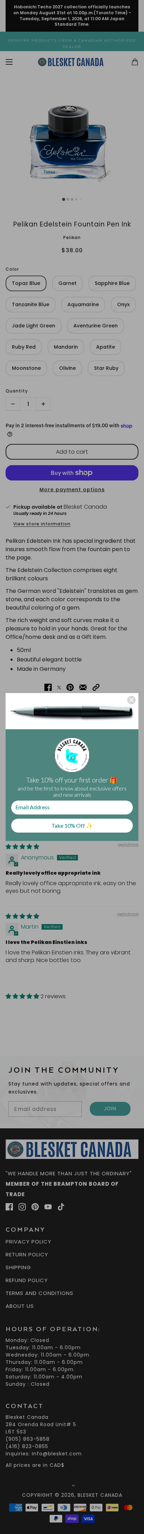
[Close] (131, 700)
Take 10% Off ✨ (72, 825)
